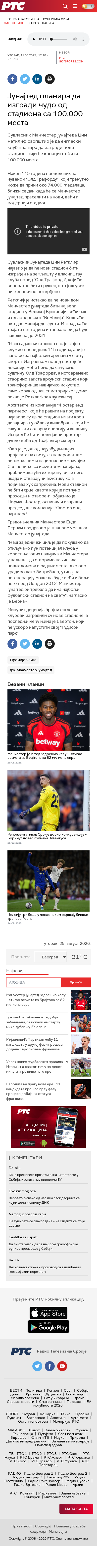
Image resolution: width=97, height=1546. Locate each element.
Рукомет (14, 1417)
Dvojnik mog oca (22, 1191)
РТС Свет (70, 1453)
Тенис (65, 1414)
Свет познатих (70, 1434)
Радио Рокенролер (44, 1481)
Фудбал (28, 1414)
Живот (34, 1430)
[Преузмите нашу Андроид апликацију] (48, 1326)
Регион (53, 1390)
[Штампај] (50, 79)
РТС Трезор (41, 1461)
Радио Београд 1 (38, 1473)
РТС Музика (67, 1461)
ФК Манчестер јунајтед (31, 670)
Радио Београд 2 (72, 1473)
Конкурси (31, 1497)
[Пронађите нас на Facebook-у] (50, 1366)
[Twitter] (25, 79)
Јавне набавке (73, 1493)
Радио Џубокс (77, 1481)
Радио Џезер (57, 1484)
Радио (14, 1473)
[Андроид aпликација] (48, 1127)
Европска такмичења (21, 19)
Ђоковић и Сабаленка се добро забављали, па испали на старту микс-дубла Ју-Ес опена (33, 1022)
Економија (75, 1394)
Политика (33, 1390)
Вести (16, 1390)
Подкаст (74, 1401)
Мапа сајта (76, 1509)
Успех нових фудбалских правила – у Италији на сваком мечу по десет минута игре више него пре (37, 1066)
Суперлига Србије (57, 19)
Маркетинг (47, 1493)
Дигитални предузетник (26, 1441)
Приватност (21, 1526)
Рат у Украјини (56, 1398)
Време (79, 1398)
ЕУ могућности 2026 (62, 1403)
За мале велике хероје (70, 1441)
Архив (78, 1484)
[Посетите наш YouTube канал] (62, 1366)
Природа (77, 1437)
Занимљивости (57, 1430)
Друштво (53, 1394)
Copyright (43, 1526)
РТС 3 (52, 1453)
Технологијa (23, 1434)
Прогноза (21, 956)
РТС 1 (22, 1453)
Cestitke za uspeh (23, 1237)
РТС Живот (53, 1457)
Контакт (27, 1493)
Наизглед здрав (48, 1445)
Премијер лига (23, 659)
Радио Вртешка (27, 1484)
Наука (59, 1437)
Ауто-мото (79, 1417)
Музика (81, 1430)
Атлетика (58, 1417)
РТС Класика (79, 1457)
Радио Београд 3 (27, 1477)
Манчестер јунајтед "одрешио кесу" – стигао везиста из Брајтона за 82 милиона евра (36, 1000)
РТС (13, 1493)
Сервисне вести (20, 1401)
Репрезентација (41, 23)
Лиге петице (14, 23)
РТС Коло (18, 1461)
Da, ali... (15, 1168)
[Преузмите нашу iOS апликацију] (48, 1313)
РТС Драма (29, 1457)
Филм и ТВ (40, 1437)
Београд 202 (58, 1477)
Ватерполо (35, 1417)
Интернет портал (59, 1497)
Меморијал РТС (66, 1421)
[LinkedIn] (37, 79)
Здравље (18, 1437)
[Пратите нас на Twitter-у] (37, 1366)
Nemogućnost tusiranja (27, 1214)
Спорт (12, 1414)
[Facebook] (12, 79)
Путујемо (45, 1434)
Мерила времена (25, 1398)
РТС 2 (37, 1453)
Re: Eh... (15, 1260)
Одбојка (82, 1414)
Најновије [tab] (16, 970)
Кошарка (47, 1414)
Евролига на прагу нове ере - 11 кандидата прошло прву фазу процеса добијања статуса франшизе (33, 1091)
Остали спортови (33, 1421)
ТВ (11, 1453)
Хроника (33, 1394)
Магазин (16, 1430)
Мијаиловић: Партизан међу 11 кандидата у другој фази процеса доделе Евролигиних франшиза (34, 1044)
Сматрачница (50, 1401)
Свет (68, 1390)
